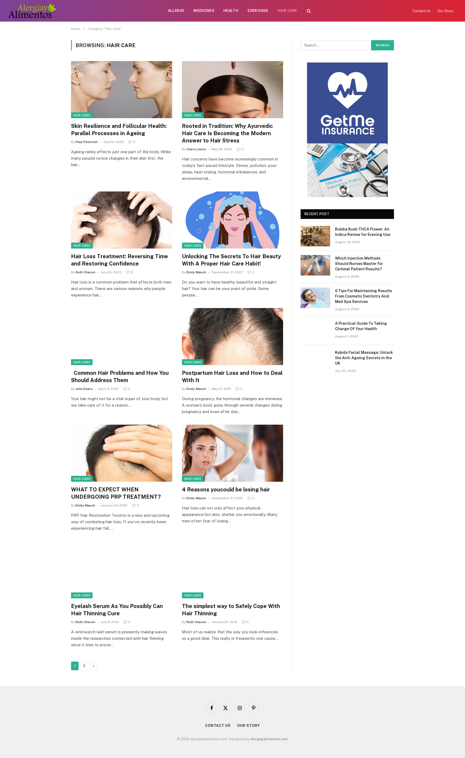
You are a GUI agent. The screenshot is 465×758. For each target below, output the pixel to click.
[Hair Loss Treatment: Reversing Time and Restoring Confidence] (121, 220)
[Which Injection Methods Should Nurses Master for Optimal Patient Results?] (315, 265)
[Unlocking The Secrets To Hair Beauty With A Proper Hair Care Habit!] (232, 220)
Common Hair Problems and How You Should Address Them (120, 376)
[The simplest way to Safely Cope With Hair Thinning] (232, 569)
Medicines (203, 11)
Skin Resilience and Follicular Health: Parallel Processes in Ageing (119, 130)
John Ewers (84, 389)
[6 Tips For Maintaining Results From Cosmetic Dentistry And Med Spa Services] (315, 298)
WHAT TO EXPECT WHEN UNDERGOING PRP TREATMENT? (116, 493)
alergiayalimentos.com (269, 739)
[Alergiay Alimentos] (32, 11)
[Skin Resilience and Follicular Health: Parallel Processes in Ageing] (121, 89)
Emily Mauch (196, 272)
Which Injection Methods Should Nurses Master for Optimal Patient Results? (359, 263)
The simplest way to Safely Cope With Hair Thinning (231, 610)
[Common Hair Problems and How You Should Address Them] (121, 336)
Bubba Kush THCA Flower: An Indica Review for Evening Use (362, 232)
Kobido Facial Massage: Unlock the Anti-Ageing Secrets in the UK (364, 357)
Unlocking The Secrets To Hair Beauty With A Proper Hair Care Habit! (231, 260)
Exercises (258, 11)
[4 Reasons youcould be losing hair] (232, 453)
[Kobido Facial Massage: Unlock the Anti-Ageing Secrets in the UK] (315, 359)
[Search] (309, 11)
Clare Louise (196, 149)
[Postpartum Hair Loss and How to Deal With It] (232, 336)
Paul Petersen (87, 142)
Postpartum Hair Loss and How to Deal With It (232, 376)
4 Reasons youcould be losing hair (226, 489)
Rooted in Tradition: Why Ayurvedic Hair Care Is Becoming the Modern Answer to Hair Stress (227, 133)
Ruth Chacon (85, 272)
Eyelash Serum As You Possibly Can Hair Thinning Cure (117, 610)
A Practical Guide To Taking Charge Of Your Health (361, 326)
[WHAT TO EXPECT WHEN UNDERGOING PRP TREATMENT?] (121, 453)
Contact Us (422, 11)
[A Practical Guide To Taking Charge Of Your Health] (315, 330)
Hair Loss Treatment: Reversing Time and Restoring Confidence (119, 260)
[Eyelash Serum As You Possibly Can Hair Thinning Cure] (121, 569)
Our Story (445, 11)
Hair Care (287, 11)
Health (230, 11)
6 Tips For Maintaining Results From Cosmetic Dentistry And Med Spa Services (363, 296)
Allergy (176, 11)
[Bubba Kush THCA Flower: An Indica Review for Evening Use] (315, 236)
